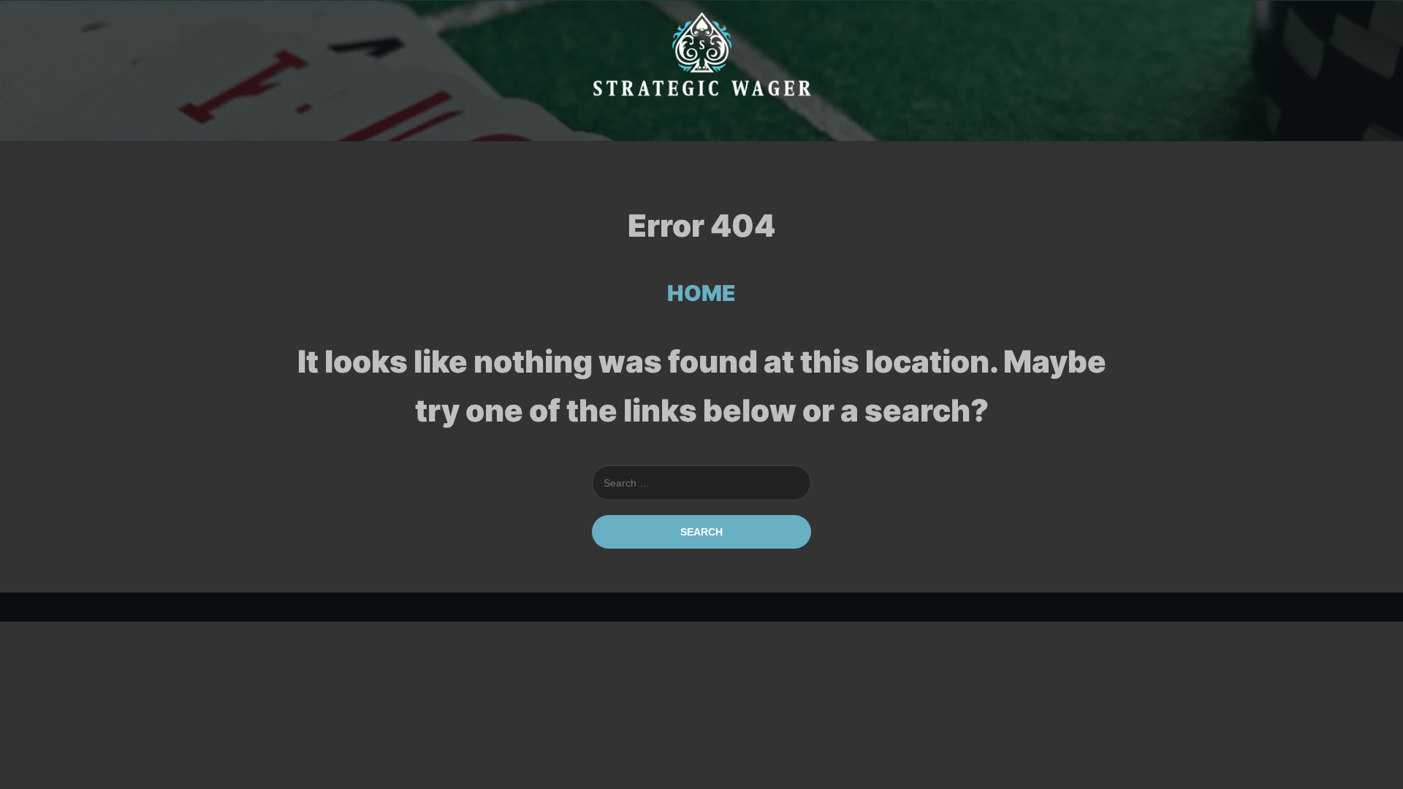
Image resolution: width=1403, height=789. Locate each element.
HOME (701, 293)
